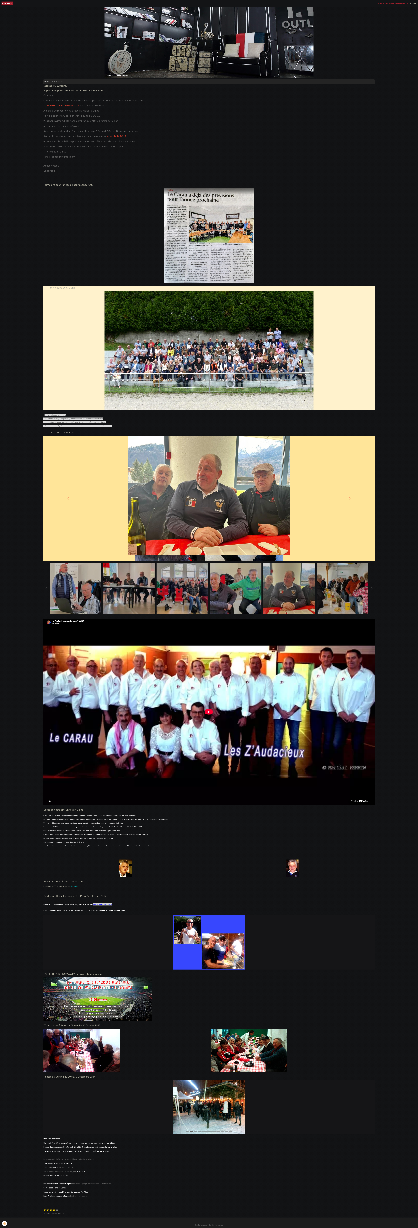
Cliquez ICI (81, 1172)
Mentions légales (201, 1225)
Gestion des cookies (216, 1225)
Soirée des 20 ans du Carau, (54, 1188)
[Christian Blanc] (125, 868)
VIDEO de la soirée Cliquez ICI (58, 1168)
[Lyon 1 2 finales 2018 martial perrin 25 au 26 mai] (97, 999)
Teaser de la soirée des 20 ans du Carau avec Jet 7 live (65, 1192)
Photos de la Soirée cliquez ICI (55, 1176)
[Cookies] (4, 1223)
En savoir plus (111, 1147)
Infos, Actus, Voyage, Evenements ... (392, 3)
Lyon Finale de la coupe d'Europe (56, 1196)
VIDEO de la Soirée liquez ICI (60, 1163)
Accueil (413, 3)
